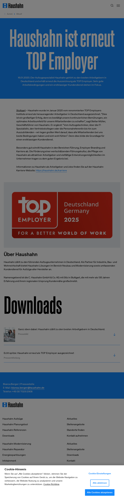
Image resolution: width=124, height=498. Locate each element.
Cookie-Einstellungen (100, 473)
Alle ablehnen (100, 483)
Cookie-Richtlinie (51, 484)
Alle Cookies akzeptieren (100, 492)
